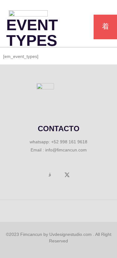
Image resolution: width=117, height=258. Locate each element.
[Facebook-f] (32, 175)
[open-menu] (105, 27)
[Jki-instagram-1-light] (50, 175)
